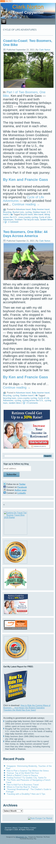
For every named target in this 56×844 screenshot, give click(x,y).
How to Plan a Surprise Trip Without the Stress (28, 771)
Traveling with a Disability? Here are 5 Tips (26, 794)
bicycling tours (9, 398)
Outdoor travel (39, 212)
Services (8, 828)
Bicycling (7, 212)
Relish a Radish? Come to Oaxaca (22, 775)
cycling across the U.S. (32, 400)
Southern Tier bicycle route (27, 219)
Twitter (22, 484)
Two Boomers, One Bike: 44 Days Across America (25, 234)
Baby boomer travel (40, 209)
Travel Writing (23, 828)
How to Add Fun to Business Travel (23, 785)
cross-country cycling (28, 217)
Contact (33, 828)
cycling (28, 212)
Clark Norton (28, 7)
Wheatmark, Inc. (21, 837)
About (15, 828)
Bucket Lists (18, 212)
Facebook (22, 487)
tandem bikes (46, 219)
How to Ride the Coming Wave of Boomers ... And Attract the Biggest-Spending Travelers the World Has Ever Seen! (26, 707)
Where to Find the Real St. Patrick (22, 787)
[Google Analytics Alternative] (6, 1)
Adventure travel (23, 209)
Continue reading (26, 204)
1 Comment (13, 222)
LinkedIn (21, 493)
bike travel (38, 214)
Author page (20, 490)
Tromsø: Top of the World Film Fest (23, 773)
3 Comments (32, 403)
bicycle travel (27, 214)
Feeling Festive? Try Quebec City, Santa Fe (26, 778)
